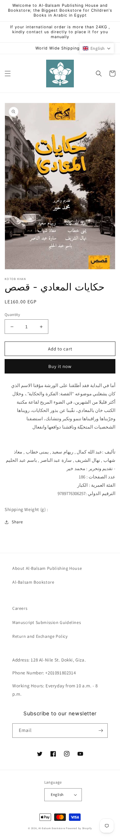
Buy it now (60, 366)
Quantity (12, 314)
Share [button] (17, 522)
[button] (7, 73)
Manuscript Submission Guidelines (46, 622)
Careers (19, 608)
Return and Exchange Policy (40, 636)
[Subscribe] (100, 730)
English (57, 794)
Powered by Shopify (79, 828)
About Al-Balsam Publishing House (47, 568)
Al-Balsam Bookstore (33, 582)
